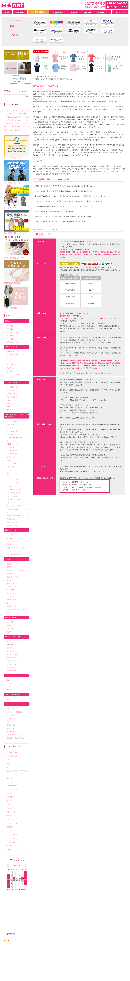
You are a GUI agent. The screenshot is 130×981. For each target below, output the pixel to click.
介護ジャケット (12, 583)
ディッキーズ (11, 428)
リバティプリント (13, 457)
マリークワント (12, 525)
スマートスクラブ (13, 483)
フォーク (10, 782)
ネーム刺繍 (10, 715)
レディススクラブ (13, 393)
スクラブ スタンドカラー (17, 113)
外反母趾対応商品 (12, 283)
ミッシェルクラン (13, 431)
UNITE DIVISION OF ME (15, 506)
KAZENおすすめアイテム (15, 738)
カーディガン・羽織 (13, 374)
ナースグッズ (11, 718)
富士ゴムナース (12, 789)
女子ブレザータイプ (13, 342)
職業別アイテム (12, 728)
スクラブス (10, 816)
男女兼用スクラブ (13, 387)
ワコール (10, 778)
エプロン (10, 371)
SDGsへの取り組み (13, 158)
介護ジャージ (11, 580)
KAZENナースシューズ (14, 554)
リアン (9, 477)
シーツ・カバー (12, 709)
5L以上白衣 (17, 130)
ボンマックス (11, 812)
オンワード (10, 767)
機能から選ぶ (11, 731)
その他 (9, 410)
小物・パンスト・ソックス (16, 548)
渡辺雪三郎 (10, 460)
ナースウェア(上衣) (13, 351)
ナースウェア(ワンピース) (15, 355)
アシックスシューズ (13, 551)
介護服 (7, 559)
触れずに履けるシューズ (15, 258)
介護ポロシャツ (12, 564)
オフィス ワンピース (14, 654)
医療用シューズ (10, 530)
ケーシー (10, 358)
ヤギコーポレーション (14, 842)
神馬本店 (10, 827)
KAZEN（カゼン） (13, 756)
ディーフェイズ (12, 834)
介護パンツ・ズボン (13, 577)
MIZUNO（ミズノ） (13, 444)
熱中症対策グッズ (12, 183)
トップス (10, 683)
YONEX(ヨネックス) (14, 489)
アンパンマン (11, 467)
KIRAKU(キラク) (12, 786)
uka (8, 503)
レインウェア (10, 208)
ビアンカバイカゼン (13, 480)
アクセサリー (11, 671)
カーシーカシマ (12, 823)
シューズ (10, 535)
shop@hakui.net (86, 490)
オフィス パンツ (12, 667)
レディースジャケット (14, 661)
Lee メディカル (12, 496)
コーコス (10, 846)
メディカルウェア (11, 347)
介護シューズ (11, 606)
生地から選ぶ (11, 725)
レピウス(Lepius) (12, 522)
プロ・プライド (12, 473)
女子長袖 (10, 336)
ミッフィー (10, 470)
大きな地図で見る (9, 934)
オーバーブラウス (13, 644)
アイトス (10, 831)
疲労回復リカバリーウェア (16, 233)
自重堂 (9, 804)
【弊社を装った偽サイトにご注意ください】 (68, 52)
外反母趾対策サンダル (14, 117)
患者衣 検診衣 (10, 308)
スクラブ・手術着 (11, 382)
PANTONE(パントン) (14, 434)
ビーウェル (10, 838)
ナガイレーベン (12, 752)
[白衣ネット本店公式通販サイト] (13, 7)
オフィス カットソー (14, 648)
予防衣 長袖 (16, 127)
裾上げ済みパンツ (13, 364)
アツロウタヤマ (12, 454)
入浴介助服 (10, 590)
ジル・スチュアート (13, 493)
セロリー (10, 819)
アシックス (10, 424)
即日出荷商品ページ (66, 337)
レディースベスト (13, 664)
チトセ (9, 801)
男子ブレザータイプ (13, 332)
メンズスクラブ (12, 390)
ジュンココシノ (12, 463)
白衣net (9, 763)
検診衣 (9, 632)
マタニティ (10, 368)
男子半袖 (10, 329)
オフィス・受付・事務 (13, 637)
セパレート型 (11, 625)
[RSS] (6, 940)
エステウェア (9, 675)
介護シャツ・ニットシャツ (16, 570)
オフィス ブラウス (13, 641)
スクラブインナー (13, 110)
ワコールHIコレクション (15, 450)
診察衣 (7, 321)
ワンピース (10, 680)
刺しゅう (10, 722)
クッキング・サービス (13, 695)
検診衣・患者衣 (10, 617)
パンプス (10, 541)
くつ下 (9, 603)
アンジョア (10, 808)
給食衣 (9, 699)
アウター (10, 596)
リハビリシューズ (13, 545)
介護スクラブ (11, 573)
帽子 (8, 406)
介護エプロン (11, 587)
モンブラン (10, 760)
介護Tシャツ (11, 567)
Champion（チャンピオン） (16, 499)
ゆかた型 (10, 622)
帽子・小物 (10, 378)
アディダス (10, 447)
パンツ (9, 361)
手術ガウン (10, 403)
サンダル (10, 538)
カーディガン (11, 600)
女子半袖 (10, 339)
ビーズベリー (11, 486)
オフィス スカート (13, 651)
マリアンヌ (10, 797)
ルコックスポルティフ (14, 421)
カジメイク (10, 849)
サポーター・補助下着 (14, 712)
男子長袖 (10, 326)
